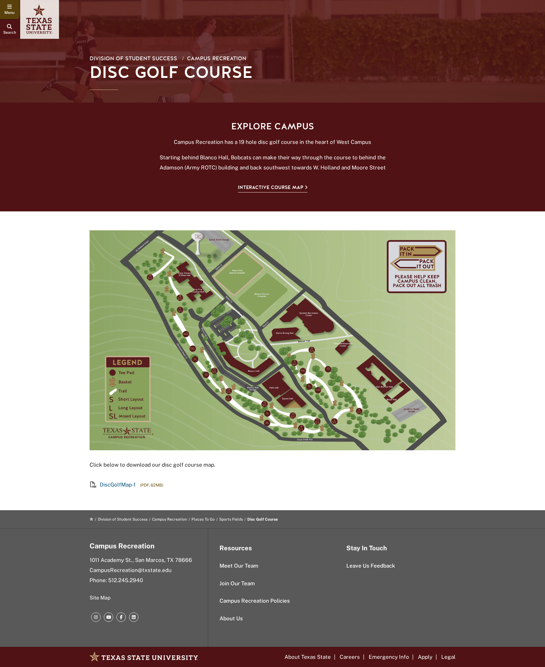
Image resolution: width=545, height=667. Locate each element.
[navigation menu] (9, 9)
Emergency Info (389, 657)
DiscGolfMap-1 (117, 484)
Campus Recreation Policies (255, 601)
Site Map (100, 598)
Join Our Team (237, 583)
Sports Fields (231, 519)
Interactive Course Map (270, 187)
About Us (231, 618)
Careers (350, 657)
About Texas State (307, 657)
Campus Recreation (216, 58)
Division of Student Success (133, 58)
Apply (425, 657)
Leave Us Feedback (370, 566)
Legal (448, 657)
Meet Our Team (239, 566)
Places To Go (203, 519)
